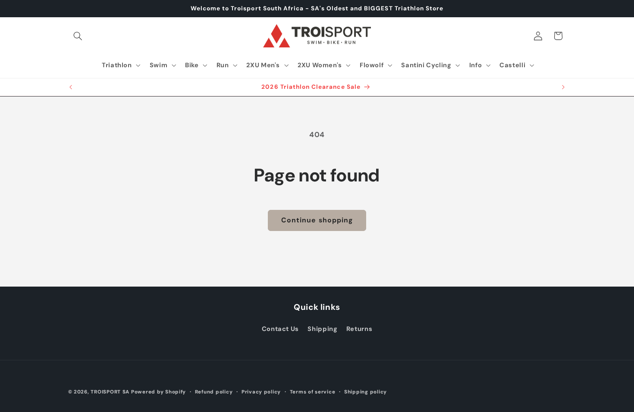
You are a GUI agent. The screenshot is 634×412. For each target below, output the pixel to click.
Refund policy (214, 392)
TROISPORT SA (110, 392)
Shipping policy (365, 392)
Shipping (322, 329)
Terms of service (313, 392)
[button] (78, 36)
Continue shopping (317, 220)
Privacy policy (261, 392)
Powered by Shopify (158, 392)
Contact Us (280, 329)
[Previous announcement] (70, 87)
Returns (359, 329)
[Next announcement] (563, 87)
